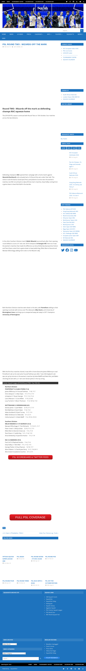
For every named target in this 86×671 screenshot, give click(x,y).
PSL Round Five (50, 556)
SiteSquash (49, 603)
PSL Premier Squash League (54, 610)
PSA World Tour (50, 612)
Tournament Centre (17, 1)
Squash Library (50, 606)
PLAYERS (58, 34)
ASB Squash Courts (51, 597)
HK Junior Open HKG (69, 218)
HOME (3, 1)
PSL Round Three (23, 581)
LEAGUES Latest (67, 53)
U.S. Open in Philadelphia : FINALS (13, 533)
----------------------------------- (70, 55)
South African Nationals (70, 95)
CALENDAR (38, 34)
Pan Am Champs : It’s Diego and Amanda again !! (75, 164)
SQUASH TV (70, 34)
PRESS (29, 34)
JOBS (3, 38)
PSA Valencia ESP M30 (69, 209)
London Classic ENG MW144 (71, 97)
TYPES (78, 148)
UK (22, 47)
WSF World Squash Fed (52, 614)
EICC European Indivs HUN (70, 48)
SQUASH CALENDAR (69, 59)
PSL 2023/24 (20, 556)
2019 (15, 47)
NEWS (8, 1)
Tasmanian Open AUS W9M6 (71, 231)
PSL (4, 528)
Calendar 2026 (50, 1)
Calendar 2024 (29, 1)
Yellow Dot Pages (51, 651)
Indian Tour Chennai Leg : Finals (48, 533)
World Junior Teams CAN (70, 220)
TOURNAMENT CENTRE (69, 57)
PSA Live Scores (67, 51)
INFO (48, 34)
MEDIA (80, 34)
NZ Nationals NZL (68, 238)
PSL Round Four (8, 581)
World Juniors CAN (68, 224)
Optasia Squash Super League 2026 (8, 559)
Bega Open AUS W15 (69, 229)
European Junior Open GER (71, 235)
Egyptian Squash (51, 608)
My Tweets (64, 139)
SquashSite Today (51, 601)
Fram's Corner (50, 646)
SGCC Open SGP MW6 (69, 227)
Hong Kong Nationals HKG (70, 211)
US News (20, 34)
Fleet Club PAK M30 (68, 222)
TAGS (73, 148)
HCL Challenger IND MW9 (70, 233)
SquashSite (49, 599)
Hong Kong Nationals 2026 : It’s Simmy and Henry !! (75, 185)
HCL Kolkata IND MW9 (69, 213)
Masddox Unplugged (52, 644)
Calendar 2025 (39, 1)
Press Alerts (49, 648)
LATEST (64, 148)
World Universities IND (69, 216)
